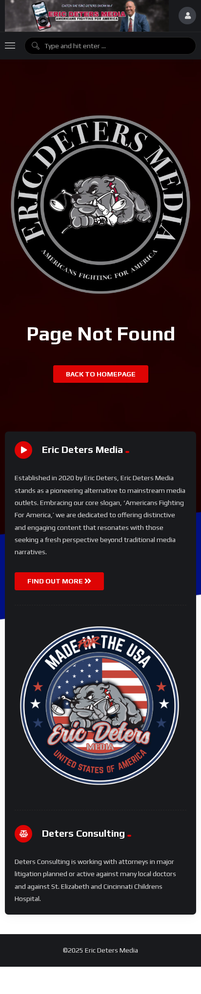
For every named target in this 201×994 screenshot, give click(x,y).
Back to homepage (101, 374)
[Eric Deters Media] (87, 16)
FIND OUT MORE (55, 581)
